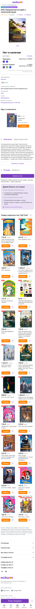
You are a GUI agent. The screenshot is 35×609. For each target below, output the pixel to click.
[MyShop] (7, 578)
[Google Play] (16, 591)
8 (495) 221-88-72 (7, 565)
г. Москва (29, 56)
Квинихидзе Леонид (22, 122)
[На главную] (17, 3)
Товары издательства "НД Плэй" (14, 215)
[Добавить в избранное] (15, 114)
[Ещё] (32, 601)
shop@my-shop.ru (7, 567)
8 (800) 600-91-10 (7, 562)
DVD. (24, 239)
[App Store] (5, 591)
